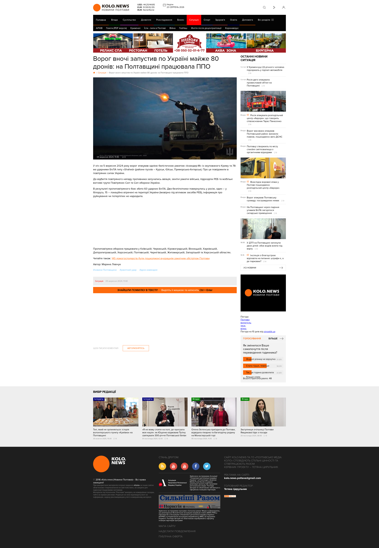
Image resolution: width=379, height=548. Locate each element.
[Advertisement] (165, 220)
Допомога (247, 19)
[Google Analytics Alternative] (230, 496)
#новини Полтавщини (105, 269)
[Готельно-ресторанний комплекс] (189, 43)
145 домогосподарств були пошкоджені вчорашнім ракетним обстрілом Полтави (161, 258)
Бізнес (180, 19)
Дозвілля (146, 19)
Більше (273, 338)
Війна (172, 28)
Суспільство (129, 19)
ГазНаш (183, 28)
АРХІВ (99, 28)
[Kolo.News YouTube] (263, 293)
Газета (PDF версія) (116, 28)
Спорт (207, 19)
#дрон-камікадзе (148, 269)
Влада (114, 19)
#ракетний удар (128, 269)
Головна (101, 19)
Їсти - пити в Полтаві (155, 28)
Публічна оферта (171, 536)
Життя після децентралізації (206, 28)
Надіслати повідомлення (177, 531)
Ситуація (194, 19)
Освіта (233, 19)
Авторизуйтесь (135, 348)
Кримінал (135, 28)
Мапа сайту (167, 526)
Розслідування (164, 19)
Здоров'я (220, 19)
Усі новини (250, 268)
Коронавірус (232, 28)
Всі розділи (264, 19)
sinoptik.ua (269, 331)
